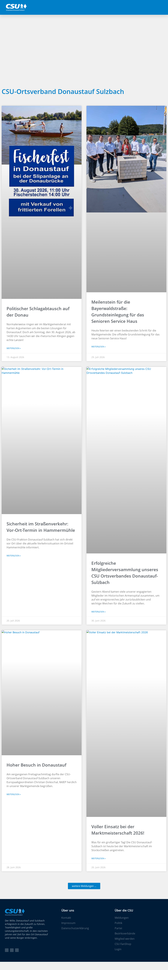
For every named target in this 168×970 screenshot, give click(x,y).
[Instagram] (17, 950)
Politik (118, 923)
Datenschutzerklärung (75, 928)
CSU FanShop (123, 944)
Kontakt (66, 918)
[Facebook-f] (12, 950)
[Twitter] (7, 950)
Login (118, 949)
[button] (164, 7)
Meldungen (122, 918)
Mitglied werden (125, 938)
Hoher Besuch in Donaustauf (36, 765)
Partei (118, 928)
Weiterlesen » (14, 348)
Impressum (68, 923)
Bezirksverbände (125, 933)
